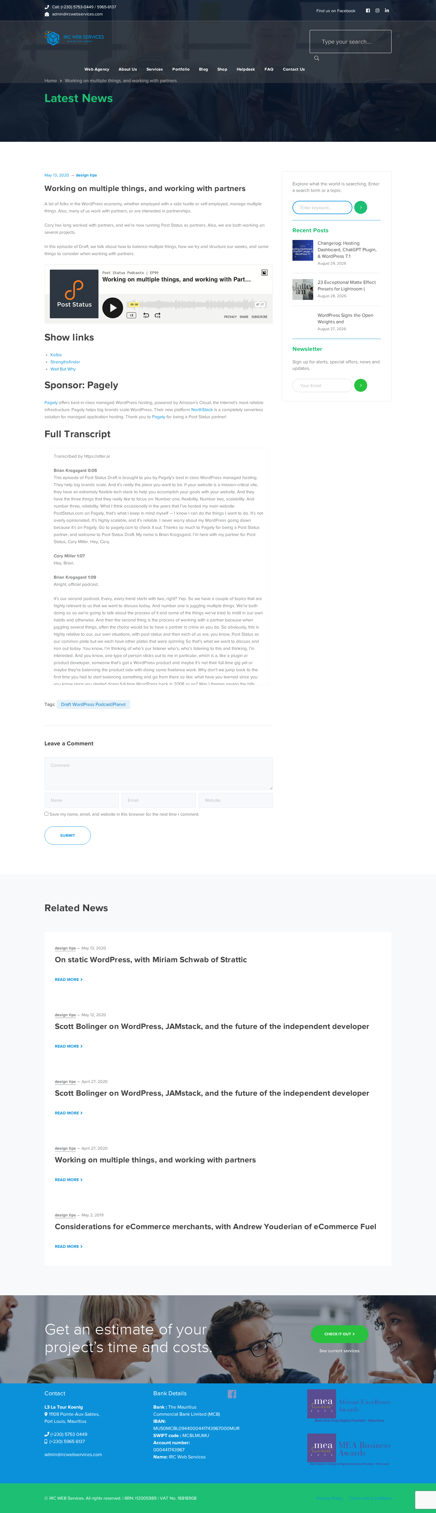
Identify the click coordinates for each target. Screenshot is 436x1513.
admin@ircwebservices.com (73, 1454)
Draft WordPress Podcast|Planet (93, 704)
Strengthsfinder (65, 361)
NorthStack (202, 409)
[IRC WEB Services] (74, 37)
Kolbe (56, 354)
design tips (86, 175)
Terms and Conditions (370, 1498)
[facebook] (231, 1392)
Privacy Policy (330, 1498)
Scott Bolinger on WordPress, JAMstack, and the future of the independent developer (212, 1026)
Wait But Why (63, 369)
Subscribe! (360, 385)
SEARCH (317, 58)
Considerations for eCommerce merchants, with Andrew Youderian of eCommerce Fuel (215, 1226)
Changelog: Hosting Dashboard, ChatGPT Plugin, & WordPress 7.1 (347, 250)
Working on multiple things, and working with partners (155, 1159)
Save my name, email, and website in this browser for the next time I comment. (124, 814)
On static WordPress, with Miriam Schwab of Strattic (151, 959)
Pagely (51, 402)
